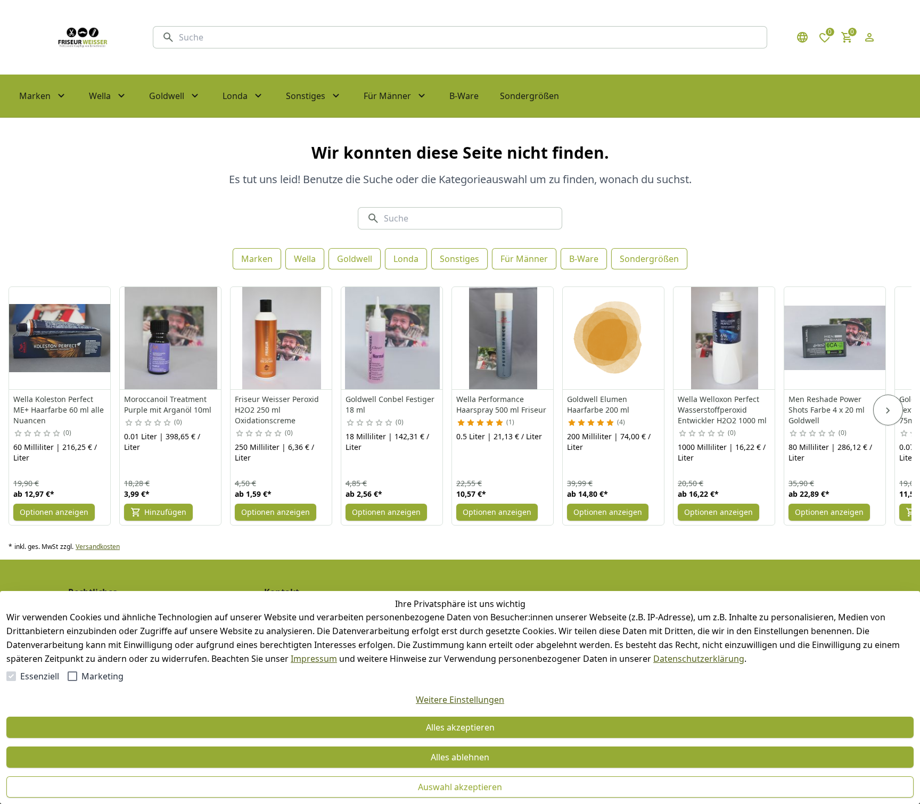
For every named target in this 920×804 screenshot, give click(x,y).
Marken (257, 259)
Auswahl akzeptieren (460, 787)
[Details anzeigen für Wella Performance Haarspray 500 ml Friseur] (503, 338)
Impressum (314, 658)
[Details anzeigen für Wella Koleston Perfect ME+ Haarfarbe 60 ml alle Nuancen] (60, 338)
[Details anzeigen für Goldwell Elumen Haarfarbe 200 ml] (614, 338)
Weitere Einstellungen (460, 699)
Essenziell (39, 676)
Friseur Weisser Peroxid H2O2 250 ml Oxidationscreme (277, 409)
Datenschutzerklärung (698, 658)
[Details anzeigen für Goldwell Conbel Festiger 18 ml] (392, 338)
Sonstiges (459, 259)
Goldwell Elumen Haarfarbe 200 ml (598, 404)
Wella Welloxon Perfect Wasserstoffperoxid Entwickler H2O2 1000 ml (722, 409)
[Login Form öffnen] (869, 37)
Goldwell (354, 259)
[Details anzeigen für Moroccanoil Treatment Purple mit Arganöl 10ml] (171, 338)
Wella (305, 259)
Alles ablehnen (460, 757)
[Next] (888, 410)
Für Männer (524, 259)
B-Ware (583, 259)
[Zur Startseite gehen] (82, 37)
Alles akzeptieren (460, 727)
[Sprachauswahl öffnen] (802, 37)
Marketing (102, 676)
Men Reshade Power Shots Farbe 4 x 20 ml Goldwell (826, 409)
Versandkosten (98, 547)
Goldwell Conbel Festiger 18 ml (390, 404)
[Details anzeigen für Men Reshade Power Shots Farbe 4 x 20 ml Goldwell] (835, 338)
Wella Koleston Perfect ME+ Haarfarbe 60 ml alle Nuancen (58, 409)
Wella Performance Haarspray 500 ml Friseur (501, 404)
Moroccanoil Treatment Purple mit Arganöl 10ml (167, 404)
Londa (405, 259)
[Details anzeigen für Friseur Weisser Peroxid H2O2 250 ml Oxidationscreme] (282, 338)
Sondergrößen (649, 259)
